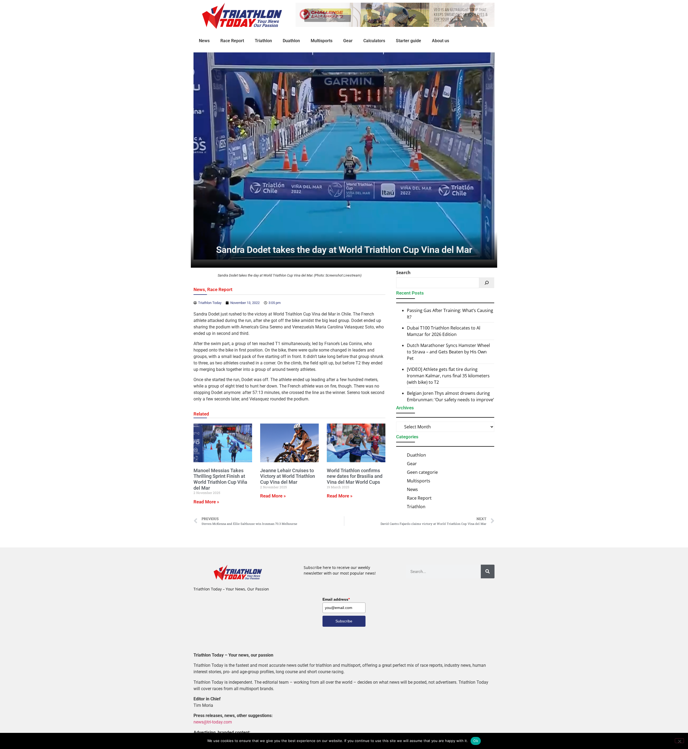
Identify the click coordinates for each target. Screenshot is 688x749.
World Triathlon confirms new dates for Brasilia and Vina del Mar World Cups (354, 476)
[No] (679, 740)
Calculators (374, 40)
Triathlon (263, 40)
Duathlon (291, 40)
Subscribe (343, 621)
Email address (336, 599)
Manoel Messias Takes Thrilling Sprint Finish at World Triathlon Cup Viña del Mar (220, 479)
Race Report (232, 40)
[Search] (486, 282)
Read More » (206, 501)
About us (440, 40)
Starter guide (408, 40)
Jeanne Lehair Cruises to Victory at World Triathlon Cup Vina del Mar (287, 476)
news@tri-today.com (213, 722)
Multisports (321, 40)
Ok (475, 741)
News (204, 40)
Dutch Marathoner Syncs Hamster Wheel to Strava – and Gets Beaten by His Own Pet (448, 351)
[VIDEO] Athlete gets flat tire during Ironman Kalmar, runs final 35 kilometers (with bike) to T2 (448, 375)
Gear (348, 40)
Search (403, 272)
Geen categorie (422, 472)
